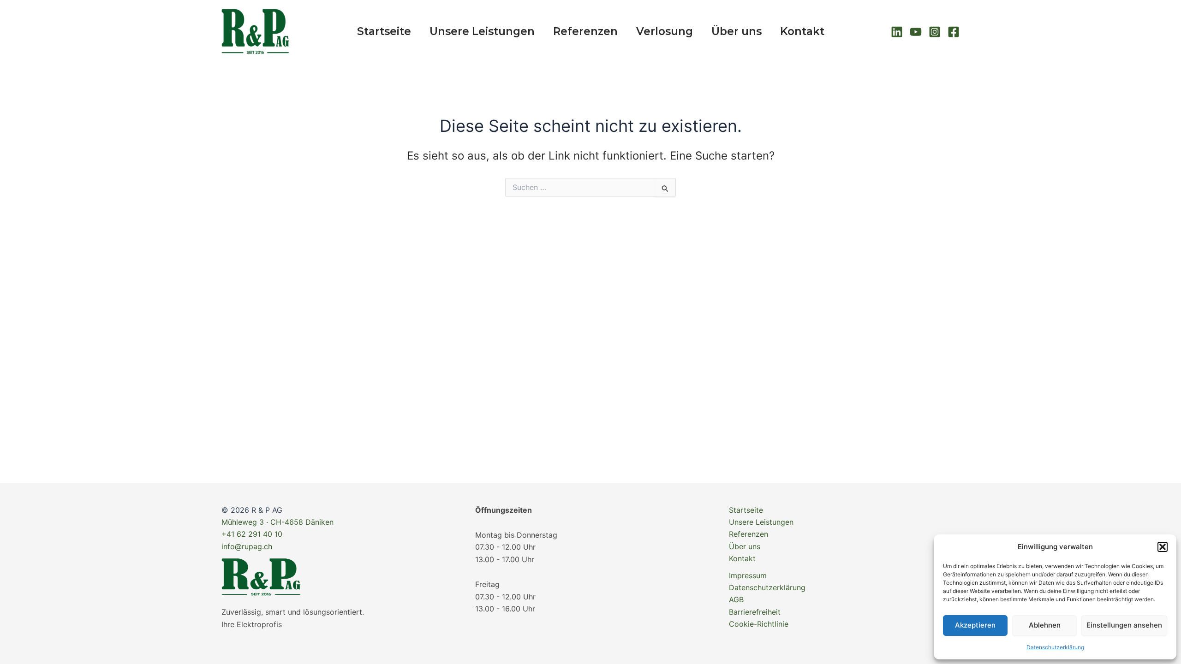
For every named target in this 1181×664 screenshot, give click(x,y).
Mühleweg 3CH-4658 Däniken (277, 522)
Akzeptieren (975, 625)
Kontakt (802, 31)
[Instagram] (935, 32)
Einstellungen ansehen (1124, 625)
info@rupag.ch (246, 546)
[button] (1162, 546)
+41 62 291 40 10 (251, 534)
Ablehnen (1045, 625)
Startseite (384, 31)
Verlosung (664, 31)
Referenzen (585, 31)
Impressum (748, 575)
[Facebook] (954, 32)
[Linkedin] (897, 32)
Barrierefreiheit (755, 612)
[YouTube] (916, 32)
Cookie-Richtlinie (758, 623)
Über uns (736, 31)
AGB (736, 599)
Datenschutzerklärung (1055, 647)
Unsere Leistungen (482, 31)
